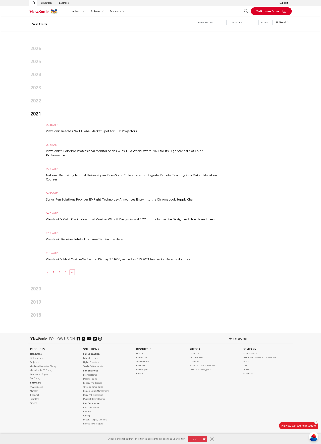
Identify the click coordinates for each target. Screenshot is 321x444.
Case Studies (141, 357)
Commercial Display (39, 374)
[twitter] (84, 339)
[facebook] (79, 339)
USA (195, 438)
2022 (35, 100)
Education (46, 2)
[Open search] (247, 11)
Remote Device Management (96, 391)
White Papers (142, 369)
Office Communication (93, 387)
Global (243, 338)
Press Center (39, 24)
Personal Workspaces (92, 383)
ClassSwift (34, 395)
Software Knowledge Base (200, 369)
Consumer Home (91, 407)
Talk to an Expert (268, 11)
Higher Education (91, 362)
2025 (35, 61)
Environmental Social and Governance (259, 357)
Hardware (76, 11)
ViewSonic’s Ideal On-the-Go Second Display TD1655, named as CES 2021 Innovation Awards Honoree (118, 259)
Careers (245, 369)
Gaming (86, 415)
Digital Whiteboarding (93, 395)
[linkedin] (95, 339)
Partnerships (248, 373)
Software (95, 11)
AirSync (33, 403)
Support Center (196, 357)
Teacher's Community (93, 366)
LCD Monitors (36, 358)
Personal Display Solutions (95, 419)
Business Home (90, 374)
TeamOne (34, 399)
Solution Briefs (142, 361)
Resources (115, 11)
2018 (35, 315)
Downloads (194, 361)
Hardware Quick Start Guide (202, 365)
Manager (34, 391)
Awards (245, 361)
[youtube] (90, 339)
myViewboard (36, 387)
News (244, 365)
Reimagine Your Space (93, 423)
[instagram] (100, 339)
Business (64, 2)
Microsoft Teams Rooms (94, 399)
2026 (35, 48)
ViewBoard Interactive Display (43, 366)
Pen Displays (35, 378)
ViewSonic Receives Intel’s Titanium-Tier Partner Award (85, 239)
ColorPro (87, 411)
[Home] (33, 3)
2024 (35, 74)
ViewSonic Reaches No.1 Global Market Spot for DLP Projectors (91, 131)
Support (284, 2)
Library (139, 353)
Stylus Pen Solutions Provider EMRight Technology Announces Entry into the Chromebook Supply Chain (120, 199)
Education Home (90, 358)
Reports (139, 373)
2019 (35, 302)
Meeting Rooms (90, 378)
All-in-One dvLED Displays (41, 370)
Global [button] (282, 22)
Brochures (140, 365)
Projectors (34, 362)
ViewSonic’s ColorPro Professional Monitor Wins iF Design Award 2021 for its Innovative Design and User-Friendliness (130, 219)
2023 (35, 87)
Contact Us (194, 353)
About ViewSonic (249, 353)
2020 (35, 288)
